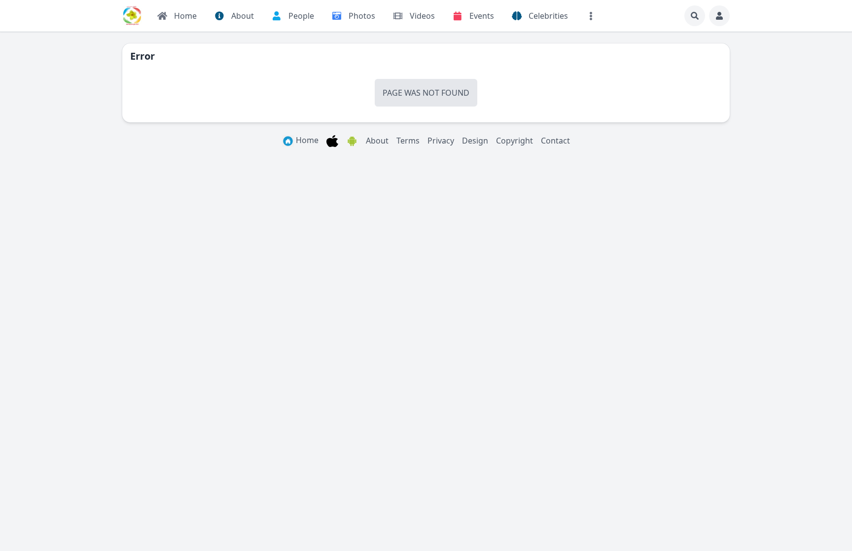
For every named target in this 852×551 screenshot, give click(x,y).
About (377, 140)
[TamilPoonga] (132, 16)
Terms (408, 140)
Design (475, 140)
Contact (555, 140)
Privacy (440, 140)
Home (306, 140)
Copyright (514, 140)
